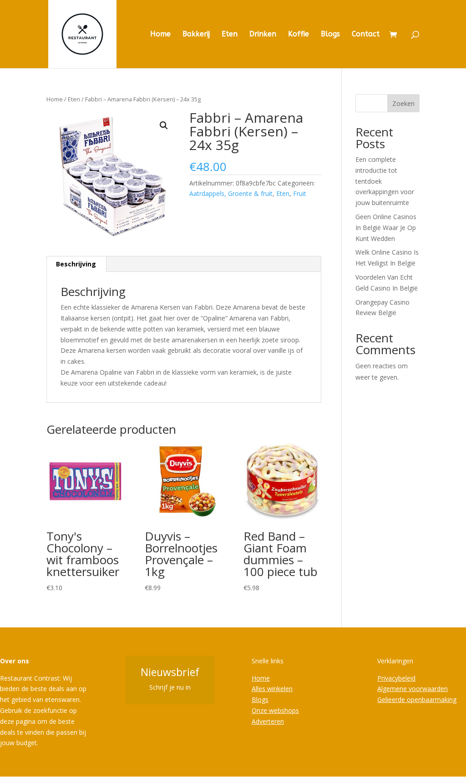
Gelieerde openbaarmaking (416, 699)
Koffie (298, 34)
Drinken (262, 34)
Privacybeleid (396, 678)
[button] (164, 125)
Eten (230, 34)
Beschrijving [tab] (76, 264)
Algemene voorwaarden (412, 688)
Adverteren (268, 721)
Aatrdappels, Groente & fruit (231, 193)
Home (160, 34)
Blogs (330, 34)
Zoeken (403, 103)
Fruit (299, 193)
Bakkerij (196, 34)
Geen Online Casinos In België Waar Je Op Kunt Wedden (385, 227)
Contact (366, 34)
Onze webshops (275, 710)
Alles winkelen (272, 688)
